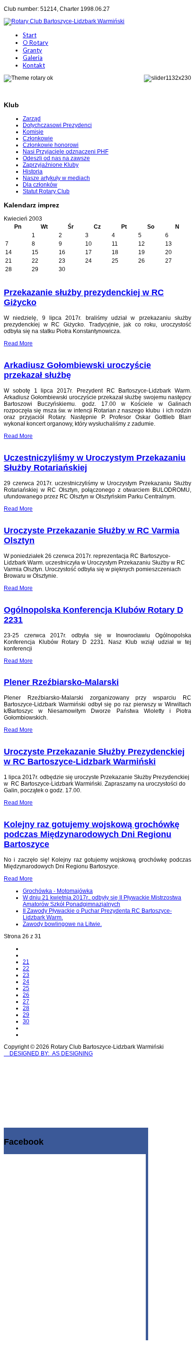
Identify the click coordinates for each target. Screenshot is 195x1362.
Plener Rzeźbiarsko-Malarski (61, 682)
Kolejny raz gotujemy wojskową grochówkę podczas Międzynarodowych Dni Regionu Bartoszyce (91, 834)
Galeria (33, 57)
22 (26, 968)
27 (26, 1001)
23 (26, 975)
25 (26, 988)
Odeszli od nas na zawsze (56, 158)
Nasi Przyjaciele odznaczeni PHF (65, 151)
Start (29, 35)
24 (26, 981)
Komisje (33, 131)
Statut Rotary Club (46, 191)
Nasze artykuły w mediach (56, 178)
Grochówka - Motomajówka (58, 891)
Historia (33, 171)
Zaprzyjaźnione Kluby (51, 165)
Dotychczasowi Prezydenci (57, 125)
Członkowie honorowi (51, 145)
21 (26, 962)
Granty (32, 50)
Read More (18, 343)
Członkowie (38, 138)
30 (26, 1021)
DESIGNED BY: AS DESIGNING (48, 1053)
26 (26, 995)
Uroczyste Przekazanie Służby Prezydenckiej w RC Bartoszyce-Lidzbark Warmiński (94, 756)
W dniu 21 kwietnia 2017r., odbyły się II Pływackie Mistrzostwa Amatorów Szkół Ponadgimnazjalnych (102, 901)
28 (26, 1008)
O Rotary (35, 42)
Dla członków (40, 184)
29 (26, 1014)
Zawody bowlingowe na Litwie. (62, 924)
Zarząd (32, 118)
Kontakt (34, 65)
